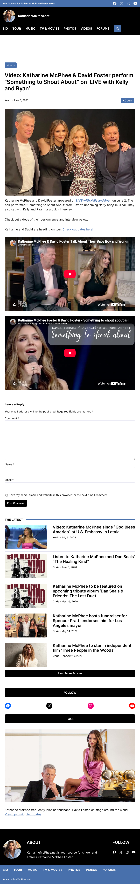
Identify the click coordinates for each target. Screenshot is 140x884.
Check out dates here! (77, 229)
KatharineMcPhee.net (34, 16)
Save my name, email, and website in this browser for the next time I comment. (58, 495)
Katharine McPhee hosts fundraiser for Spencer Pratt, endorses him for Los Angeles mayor (90, 621)
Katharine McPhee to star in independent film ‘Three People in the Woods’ (92, 648)
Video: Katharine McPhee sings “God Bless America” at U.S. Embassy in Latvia (94, 529)
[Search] (117, 28)
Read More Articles (70, 673)
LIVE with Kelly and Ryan (93, 200)
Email (9, 479)
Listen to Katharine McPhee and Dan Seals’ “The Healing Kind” (94, 559)
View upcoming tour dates (23, 814)
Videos (11, 65)
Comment (12, 418)
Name (9, 464)
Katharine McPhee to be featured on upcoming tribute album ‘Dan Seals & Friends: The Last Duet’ (88, 591)
